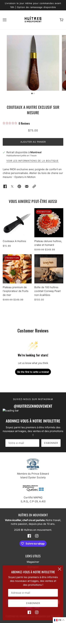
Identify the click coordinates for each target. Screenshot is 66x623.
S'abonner (51, 443)
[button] (34, 186)
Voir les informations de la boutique (32, 161)
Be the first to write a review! (33, 371)
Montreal (35, 152)
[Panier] (61, 20)
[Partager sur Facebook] (5, 186)
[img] (29, 612)
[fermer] (59, 569)
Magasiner (33, 561)
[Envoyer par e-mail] (26, 186)
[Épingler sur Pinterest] (19, 186)
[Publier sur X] (12, 186)
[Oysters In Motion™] (33, 21)
